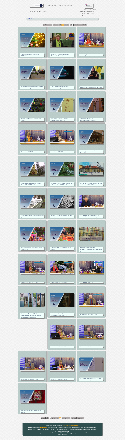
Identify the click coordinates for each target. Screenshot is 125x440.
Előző (45, 24)
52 (65, 24)
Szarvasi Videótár (48, 433)
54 (71, 24)
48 (54, 24)
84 (77, 24)
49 (57, 24)
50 (60, 24)
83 (74, 24)
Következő (83, 24)
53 (68, 24)
